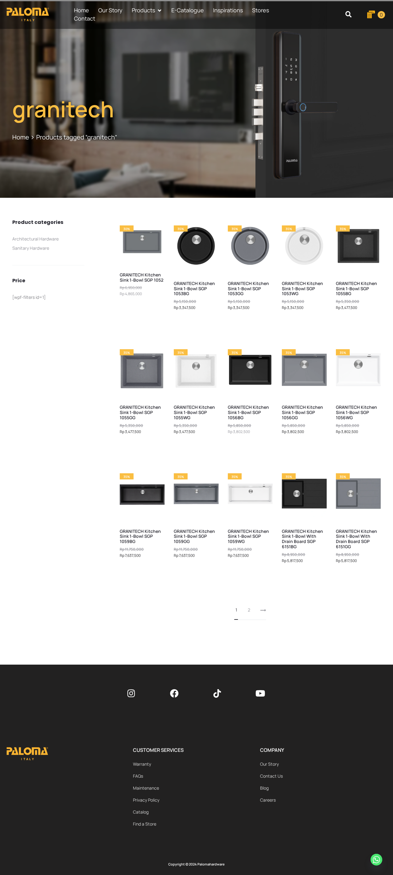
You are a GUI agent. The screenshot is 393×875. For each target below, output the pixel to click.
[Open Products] (159, 10)
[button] (348, 14)
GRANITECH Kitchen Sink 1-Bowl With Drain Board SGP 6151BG (302, 538)
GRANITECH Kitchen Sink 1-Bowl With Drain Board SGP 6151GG (356, 538)
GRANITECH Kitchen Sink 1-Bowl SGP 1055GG (140, 412)
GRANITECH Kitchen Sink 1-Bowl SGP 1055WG (194, 412)
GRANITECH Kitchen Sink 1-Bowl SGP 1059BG (140, 536)
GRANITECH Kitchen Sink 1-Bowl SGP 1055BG (356, 288)
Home (20, 137)
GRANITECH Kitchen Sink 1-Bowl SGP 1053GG (248, 288)
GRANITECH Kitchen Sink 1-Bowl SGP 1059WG (248, 536)
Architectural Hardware (35, 239)
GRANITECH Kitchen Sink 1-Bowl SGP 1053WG (302, 288)
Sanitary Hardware (30, 248)
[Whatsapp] (377, 860)
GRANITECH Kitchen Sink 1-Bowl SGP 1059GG (194, 536)
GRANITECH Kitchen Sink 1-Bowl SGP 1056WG (356, 412)
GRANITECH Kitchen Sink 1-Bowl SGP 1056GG (302, 412)
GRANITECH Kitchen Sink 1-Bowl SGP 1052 (141, 277)
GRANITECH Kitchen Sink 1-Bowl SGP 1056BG (248, 412)
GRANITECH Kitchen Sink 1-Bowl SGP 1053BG (194, 288)
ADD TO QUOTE (196, 324)
